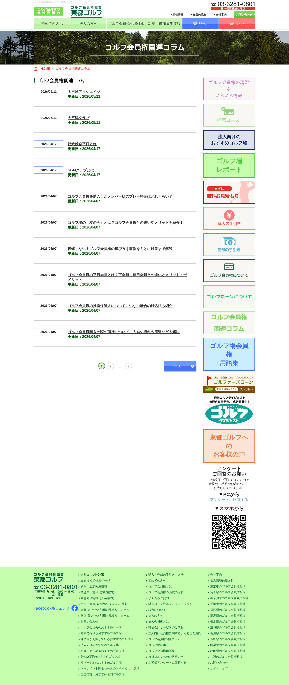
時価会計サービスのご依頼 (166, 627)
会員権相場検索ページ (95, 580)
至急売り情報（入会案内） (98, 598)
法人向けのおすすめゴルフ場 (229, 139)
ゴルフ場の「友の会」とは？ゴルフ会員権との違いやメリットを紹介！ (125, 222)
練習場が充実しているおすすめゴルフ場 (107, 639)
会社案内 (221, 14)
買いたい (237, 23)
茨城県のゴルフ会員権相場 (227, 627)
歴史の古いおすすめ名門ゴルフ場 (103, 674)
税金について (157, 609)
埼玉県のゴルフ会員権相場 (227, 592)
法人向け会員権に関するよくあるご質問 (174, 633)
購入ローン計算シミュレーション (170, 604)
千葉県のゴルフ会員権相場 (227, 604)
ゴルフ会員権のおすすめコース (101, 627)
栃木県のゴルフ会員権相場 (227, 621)
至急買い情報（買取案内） (98, 592)
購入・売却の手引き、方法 (166, 574)
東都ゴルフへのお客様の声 (229, 446)
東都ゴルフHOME (92, 574)
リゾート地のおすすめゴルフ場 (101, 662)
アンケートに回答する (229, 500)
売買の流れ (199, 14)
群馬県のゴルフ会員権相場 (227, 615)
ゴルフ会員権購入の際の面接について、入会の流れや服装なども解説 (124, 332)
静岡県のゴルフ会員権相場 (227, 651)
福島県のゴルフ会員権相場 (227, 609)
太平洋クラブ (78, 118)
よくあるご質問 (158, 598)
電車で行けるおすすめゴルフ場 (101, 633)
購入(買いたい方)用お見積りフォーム (105, 615)
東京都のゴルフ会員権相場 (227, 586)
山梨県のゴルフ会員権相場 (227, 645)
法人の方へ (88, 23)
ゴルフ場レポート (229, 165)
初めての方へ (52, 23)
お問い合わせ (244, 14)
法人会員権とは (158, 621)
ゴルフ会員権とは (160, 586)
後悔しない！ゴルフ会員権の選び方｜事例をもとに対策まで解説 (120, 249)
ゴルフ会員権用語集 (161, 651)
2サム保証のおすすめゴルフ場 (100, 656)
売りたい (200, 23)
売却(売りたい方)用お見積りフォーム (105, 609)
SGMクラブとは (81, 170)
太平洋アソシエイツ (84, 92)
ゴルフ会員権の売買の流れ (166, 592)
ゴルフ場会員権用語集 (229, 354)
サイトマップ (219, 668)
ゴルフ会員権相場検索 (126, 23)
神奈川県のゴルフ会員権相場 (229, 598)
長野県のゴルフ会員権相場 (227, 639)
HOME (45, 68)
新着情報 (177, 14)
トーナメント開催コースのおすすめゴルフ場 (110, 668)
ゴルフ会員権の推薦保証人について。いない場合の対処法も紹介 (120, 306)
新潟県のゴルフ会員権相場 (227, 633)
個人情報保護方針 (222, 580)
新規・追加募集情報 (164, 23)
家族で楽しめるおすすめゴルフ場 (103, 651)
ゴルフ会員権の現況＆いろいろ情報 (104, 604)
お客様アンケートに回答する (167, 662)
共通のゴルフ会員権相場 (226, 656)
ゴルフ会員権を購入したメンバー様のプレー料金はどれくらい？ (120, 196)
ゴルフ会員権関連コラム (73, 68)
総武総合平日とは (82, 144)
